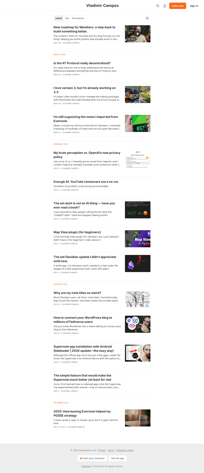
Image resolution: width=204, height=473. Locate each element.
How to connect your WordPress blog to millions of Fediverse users (83, 320)
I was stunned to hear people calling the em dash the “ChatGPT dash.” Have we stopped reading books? (83, 213)
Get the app (117, 458)
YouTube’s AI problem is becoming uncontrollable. (81, 186)
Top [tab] (67, 18)
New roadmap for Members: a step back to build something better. (84, 29)
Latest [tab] (58, 18)
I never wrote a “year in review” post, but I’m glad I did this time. (86, 421)
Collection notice (125, 450)
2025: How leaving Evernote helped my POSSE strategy (82, 413)
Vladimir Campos (71, 43)
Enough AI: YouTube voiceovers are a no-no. (86, 182)
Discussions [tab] (78, 18)
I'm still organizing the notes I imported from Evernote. (86, 119)
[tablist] (70, 18)
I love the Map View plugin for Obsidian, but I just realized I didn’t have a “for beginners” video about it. (86, 238)
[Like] (56, 79)
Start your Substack (94, 458)
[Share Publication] (165, 6)
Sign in (194, 5)
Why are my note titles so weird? (77, 293)
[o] (138, 34)
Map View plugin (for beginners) (77, 232)
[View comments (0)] (78, 47)
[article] (102, 37)
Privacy (102, 450)
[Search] (158, 6)
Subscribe (178, 5)
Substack (86, 466)
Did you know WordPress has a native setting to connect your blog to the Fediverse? (87, 328)
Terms (111, 450)
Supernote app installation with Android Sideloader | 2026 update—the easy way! (84, 349)
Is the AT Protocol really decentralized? (82, 63)
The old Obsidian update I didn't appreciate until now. (85, 259)
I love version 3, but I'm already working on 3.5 (85, 90)
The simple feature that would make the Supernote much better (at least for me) (82, 377)
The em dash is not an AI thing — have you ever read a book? (84, 205)
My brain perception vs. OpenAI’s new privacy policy (87, 155)
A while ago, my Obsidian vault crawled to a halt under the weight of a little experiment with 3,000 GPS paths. (86, 267)
